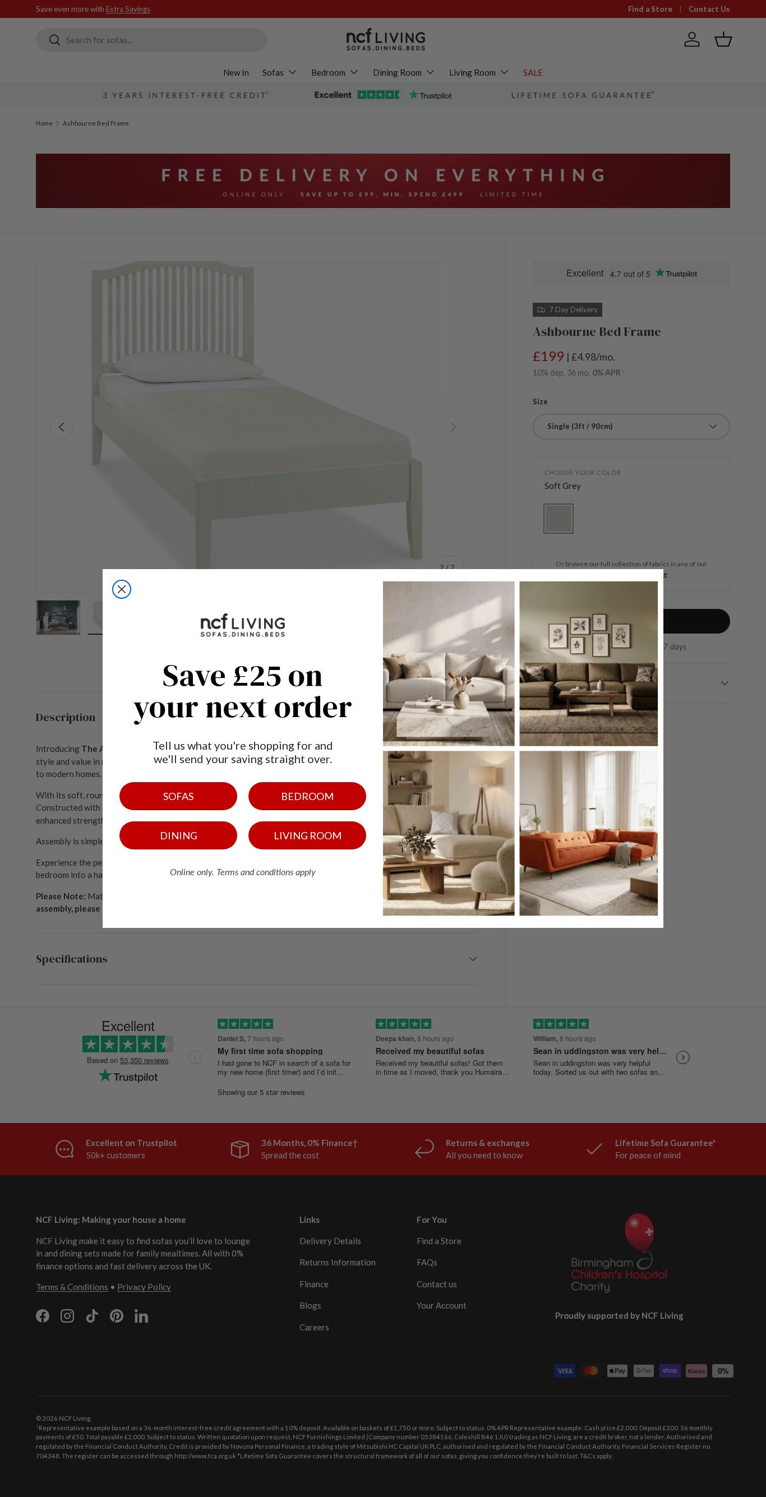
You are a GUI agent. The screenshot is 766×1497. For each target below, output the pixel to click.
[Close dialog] (122, 589)
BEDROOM (307, 796)
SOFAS (178, 796)
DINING (178, 835)
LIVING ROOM (308, 835)
